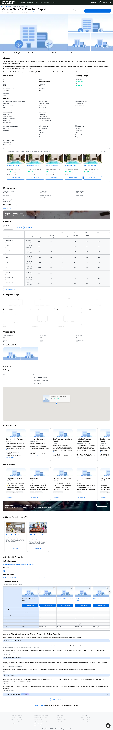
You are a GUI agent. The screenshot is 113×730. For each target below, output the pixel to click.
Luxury (53, 2)
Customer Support (61, 719)
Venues (23, 2)
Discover (46, 2)
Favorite (79, 10)
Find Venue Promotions (16, 719)
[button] (34, 32)
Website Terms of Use (85, 719)
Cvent (2, 6)
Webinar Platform (38, 725)
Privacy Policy (83, 715)
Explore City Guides (15, 721)
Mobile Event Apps (38, 719)
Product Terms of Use (85, 717)
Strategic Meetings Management (41, 721)
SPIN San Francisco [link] (84, 479)
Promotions (30, 2)
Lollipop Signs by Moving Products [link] (16, 479)
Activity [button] (32, 492)
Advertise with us (84, 721)
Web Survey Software (39, 723)
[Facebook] (4, 571)
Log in (109, 2)
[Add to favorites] (54, 588)
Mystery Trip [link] (34, 479)
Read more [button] (9, 450)
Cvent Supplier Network (16, 715)
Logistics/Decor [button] (19, 492)
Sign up (105, 2)
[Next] (107, 444)
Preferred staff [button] (39, 492)
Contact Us (59, 717)
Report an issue (40, 705)
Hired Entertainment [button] (58, 492)
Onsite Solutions (14, 723)
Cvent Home (60, 715)
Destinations (38, 2)
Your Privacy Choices (62, 721)
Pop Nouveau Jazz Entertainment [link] (63, 479)
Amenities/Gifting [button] (10, 492)
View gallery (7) (107, 47)
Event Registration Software (40, 717)
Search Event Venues (16, 717)
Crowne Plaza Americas (13, 535)
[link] (16, 472)
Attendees (6, 225)
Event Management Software (41, 715)
